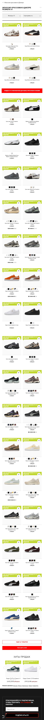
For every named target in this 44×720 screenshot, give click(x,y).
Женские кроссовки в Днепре (14, 2)
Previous (6, 221)
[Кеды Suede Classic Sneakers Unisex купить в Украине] (11, 277)
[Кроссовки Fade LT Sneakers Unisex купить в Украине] (32, 141)
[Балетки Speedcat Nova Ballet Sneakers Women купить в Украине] (32, 108)
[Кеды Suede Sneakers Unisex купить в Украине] (11, 311)
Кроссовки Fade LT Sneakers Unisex (32, 156)
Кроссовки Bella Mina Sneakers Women (32, 190)
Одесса (20, 685)
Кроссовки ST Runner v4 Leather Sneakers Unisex (32, 427)
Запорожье (25, 685)
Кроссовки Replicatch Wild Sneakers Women (12, 46)
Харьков (15, 685)
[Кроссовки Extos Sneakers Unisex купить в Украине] (11, 108)
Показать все (22, 648)
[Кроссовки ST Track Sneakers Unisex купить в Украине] (11, 549)
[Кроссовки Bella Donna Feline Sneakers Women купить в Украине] (32, 583)
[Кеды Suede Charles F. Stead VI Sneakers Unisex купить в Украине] (11, 617)
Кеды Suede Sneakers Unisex (11, 325)
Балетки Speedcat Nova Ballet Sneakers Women (32, 122)
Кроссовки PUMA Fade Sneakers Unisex (32, 224)
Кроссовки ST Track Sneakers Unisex (11, 563)
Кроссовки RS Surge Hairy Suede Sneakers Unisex (32, 258)
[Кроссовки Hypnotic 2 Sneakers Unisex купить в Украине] (11, 209)
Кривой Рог (35, 685)
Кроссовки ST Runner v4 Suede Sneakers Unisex (12, 461)
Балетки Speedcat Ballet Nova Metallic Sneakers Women (11, 156)
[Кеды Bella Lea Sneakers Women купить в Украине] (32, 32)
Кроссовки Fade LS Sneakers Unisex (32, 393)
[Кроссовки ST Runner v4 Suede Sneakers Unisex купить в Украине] (11, 447)
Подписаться (22, 715)
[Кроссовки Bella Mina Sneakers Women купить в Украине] (32, 175)
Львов (30, 685)
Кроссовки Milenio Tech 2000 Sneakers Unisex (11, 393)
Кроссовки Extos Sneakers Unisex (12, 122)
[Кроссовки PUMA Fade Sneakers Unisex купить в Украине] (32, 209)
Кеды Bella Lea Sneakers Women (32, 46)
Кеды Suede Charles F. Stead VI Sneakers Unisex (12, 631)
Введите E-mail (10, 709)
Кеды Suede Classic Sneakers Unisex (12, 291)
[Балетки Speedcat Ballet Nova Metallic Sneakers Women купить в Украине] (11, 141)
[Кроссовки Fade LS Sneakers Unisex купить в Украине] (32, 379)
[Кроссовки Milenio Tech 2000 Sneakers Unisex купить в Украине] (11, 379)
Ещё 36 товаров (22, 642)
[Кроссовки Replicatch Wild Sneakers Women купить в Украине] (11, 32)
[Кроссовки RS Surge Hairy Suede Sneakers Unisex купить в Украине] (32, 243)
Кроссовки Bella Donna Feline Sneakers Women (32, 597)
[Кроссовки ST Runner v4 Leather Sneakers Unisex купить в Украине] (32, 413)
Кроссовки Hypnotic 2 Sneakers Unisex (12, 224)
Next (17, 221)
